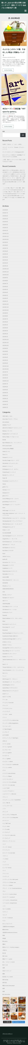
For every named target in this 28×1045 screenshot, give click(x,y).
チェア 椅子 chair (7, 823)
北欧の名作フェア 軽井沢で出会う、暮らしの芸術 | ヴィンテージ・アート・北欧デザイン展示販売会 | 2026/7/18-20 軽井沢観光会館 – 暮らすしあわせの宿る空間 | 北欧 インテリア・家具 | (14, 179)
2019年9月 (5, 401)
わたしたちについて (7, 923)
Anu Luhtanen (6, 422)
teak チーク (5, 664)
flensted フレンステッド (8, 475)
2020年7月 (5, 383)
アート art (5, 699)
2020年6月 (5, 386)
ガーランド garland (7, 746)
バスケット (5, 855)
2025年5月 (5, 254)
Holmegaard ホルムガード (9, 527)
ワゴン (4, 920)
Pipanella (5, 615)
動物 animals (5, 929)
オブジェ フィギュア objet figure (10, 738)
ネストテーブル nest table (9, 853)
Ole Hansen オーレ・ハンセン (10, 609)
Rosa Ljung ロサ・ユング (9, 627)
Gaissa (4, 484)
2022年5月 (5, 360)
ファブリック (6, 876)
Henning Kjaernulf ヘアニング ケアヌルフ (12, 521)
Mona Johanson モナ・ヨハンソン (11, 580)
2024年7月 (5, 283)
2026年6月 (5, 215)
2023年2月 (5, 333)
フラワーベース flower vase (9, 882)
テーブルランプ (6, 838)
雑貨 (4, 988)
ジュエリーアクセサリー (8, 791)
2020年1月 (5, 398)
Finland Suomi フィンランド (9, 472)
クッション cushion (7, 767)
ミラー (4, 906)
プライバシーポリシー (8, 1033)
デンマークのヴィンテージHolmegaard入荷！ (14, 152)
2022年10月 (6, 345)
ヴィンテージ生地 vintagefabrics (10, 723)
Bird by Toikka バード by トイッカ (11, 436)
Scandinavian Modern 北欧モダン (10, 636)
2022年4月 (5, 363)
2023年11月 (6, 307)
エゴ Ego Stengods (7, 729)
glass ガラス (5, 495)
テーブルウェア (6, 832)
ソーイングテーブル (7, 805)
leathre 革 (5, 559)
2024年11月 (6, 271)
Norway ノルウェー (7, 594)
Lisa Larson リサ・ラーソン (9, 562)
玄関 (4, 967)
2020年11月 (6, 380)
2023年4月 (5, 327)
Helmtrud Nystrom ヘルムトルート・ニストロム (14, 518)
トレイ (4, 844)
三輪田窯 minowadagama (8, 926)
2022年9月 (5, 348)
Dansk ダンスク (6, 451)
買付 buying (5, 979)
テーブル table (6, 829)
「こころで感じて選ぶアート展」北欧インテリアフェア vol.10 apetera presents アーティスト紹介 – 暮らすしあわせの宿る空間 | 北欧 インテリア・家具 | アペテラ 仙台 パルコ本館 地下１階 (14, 193)
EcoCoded (18, 1043)
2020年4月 (5, 389)
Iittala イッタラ (6, 530)
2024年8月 (5, 280)
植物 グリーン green (7, 959)
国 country (5, 941)
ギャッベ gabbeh (7, 758)
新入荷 (4, 953)
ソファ (4, 808)
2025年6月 (5, 251)
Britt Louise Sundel (7, 445)
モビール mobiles (7, 909)
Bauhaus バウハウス (7, 430)
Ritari (4, 621)
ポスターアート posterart (9, 897)
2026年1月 (5, 230)
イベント (5, 717)
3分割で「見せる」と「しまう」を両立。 (13, 144)
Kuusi (4, 553)
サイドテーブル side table (9, 785)
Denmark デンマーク (7, 457)
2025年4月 (5, 257)
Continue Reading (8, 70)
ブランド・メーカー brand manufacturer (12, 888)
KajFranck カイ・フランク (9, 544)
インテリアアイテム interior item (10, 720)
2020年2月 (5, 395)
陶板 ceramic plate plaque (9, 985)
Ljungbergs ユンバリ (7, 568)
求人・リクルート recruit (9, 962)
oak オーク (5, 600)
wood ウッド (6, 693)
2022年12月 (6, 339)
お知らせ (5, 741)
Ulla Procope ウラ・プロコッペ (10, 679)
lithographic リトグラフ (8, 565)
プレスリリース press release (10, 894)
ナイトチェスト (6, 850)
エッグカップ (6, 732)
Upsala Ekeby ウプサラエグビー (10, 687)
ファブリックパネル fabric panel (10, 879)
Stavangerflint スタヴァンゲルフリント (12, 647)
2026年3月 (5, 224)
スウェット (5, 797)
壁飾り (4, 944)
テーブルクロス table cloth (9, 835)
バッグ (4, 861)
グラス (4, 770)
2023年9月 (5, 313)
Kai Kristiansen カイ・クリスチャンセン (12, 541)
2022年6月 (5, 357)
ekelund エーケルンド (8, 466)
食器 (4, 991)
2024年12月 (6, 268)
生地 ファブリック (7, 970)
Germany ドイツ (6, 489)
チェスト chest (6, 826)
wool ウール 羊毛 (7, 696)
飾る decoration (6, 994)
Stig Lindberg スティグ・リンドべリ (11, 650)
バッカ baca (5, 858)
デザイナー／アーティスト (9, 841)
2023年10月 (6, 310)
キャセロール (6, 755)
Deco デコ (5, 454)
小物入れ (5, 950)
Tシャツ (4, 676)
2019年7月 (5, 404)
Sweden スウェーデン (8, 656)
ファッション (6, 873)
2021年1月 (5, 377)
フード (4, 870)
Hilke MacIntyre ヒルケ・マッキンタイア (12, 524)
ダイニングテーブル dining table (10, 817)
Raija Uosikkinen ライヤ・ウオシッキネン (12, 618)
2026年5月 (5, 218)
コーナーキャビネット (8, 779)
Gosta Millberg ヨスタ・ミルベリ (11, 498)
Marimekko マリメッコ (8, 574)
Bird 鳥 (4, 439)
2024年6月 (5, 286)
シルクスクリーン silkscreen (9, 794)
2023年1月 (5, 336)
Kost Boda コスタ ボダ (8, 550)
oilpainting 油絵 (6, 603)
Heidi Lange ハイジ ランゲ (9, 510)
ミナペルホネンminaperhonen (10, 903)
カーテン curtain (6, 743)
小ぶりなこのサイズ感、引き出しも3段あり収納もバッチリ (14, 52)
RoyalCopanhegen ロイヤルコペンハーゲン (13, 633)
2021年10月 (6, 369)
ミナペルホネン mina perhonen (10, 900)
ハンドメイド (6, 864)
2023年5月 (5, 324)
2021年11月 (6, 366)
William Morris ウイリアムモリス (10, 690)
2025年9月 (5, 242)
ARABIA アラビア (7, 425)
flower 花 (5, 478)
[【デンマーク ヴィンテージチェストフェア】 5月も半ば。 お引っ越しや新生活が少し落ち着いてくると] (14, 1016)
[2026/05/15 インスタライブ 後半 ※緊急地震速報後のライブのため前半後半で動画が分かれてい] (6, 1008)
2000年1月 (5, 407)
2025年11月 (6, 236)
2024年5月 (5, 289)
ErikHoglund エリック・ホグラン (10, 469)
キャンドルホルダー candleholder (11, 764)
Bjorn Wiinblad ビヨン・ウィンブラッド (12, 442)
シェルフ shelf (6, 788)
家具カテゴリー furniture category (11, 947)
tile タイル (5, 673)
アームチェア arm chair (8, 702)
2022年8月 (5, 351)
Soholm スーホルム (7, 644)
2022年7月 (5, 354)
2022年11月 (6, 342)
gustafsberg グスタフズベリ (9, 501)
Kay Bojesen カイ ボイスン (9, 547)
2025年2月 (5, 263)
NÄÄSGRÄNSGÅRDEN (8, 588)
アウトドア (5, 705)
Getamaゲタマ (6, 492)
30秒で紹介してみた (7, 416)
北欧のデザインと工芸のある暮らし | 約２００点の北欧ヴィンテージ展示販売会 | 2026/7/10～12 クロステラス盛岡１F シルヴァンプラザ (14, 172)
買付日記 (5, 982)
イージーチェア (6, 711)
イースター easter (7, 714)
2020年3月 (5, 392)
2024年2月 (5, 298)
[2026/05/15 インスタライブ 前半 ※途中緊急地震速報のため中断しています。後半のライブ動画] (14, 1008)
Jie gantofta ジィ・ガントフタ (10, 538)
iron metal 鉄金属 (7, 532)
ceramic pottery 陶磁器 (8, 448)
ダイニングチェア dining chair (10, 814)
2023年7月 (5, 319)
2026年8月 (5, 210)
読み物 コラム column (8, 976)
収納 (4, 935)
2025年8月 (5, 245)
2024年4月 (5, 292)
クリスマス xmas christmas (9, 773)
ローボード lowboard (8, 917)
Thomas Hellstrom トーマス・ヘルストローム (13, 667)
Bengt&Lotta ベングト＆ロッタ (10, 433)
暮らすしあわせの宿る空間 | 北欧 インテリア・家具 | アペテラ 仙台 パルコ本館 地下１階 (13, 5)
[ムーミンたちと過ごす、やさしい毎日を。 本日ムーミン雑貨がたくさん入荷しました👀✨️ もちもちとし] (6, 1016)
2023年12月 (6, 304)
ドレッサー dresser (7, 847)
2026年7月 (5, 212)
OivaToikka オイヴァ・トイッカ (10, 606)
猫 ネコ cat (5, 964)
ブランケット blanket (8, 885)
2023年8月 (5, 316)
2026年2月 (5, 227)
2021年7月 (5, 372)
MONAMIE (5, 583)
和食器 (4, 938)
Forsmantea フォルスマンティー (10, 481)
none (4, 591)
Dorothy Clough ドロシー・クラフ (11, 460)
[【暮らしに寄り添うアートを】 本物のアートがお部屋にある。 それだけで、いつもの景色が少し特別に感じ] (14, 1000)
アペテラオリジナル (7, 708)
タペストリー (6, 820)
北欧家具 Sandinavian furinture (10, 932)
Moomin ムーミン (7, 586)
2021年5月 (5, 375)
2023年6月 (5, 321)
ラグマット (5, 911)
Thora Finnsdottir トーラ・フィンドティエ (13, 670)
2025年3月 (5, 260)
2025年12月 (6, 233)
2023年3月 (5, 330)
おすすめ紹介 (6, 735)
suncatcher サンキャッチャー (10, 653)
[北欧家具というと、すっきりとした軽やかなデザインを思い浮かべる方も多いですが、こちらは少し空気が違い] (21, 1000)
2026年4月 (5, 221)
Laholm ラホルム (6, 556)
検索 (4, 131)
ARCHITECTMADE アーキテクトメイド (12, 428)
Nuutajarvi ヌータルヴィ (8, 597)
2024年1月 (5, 301)
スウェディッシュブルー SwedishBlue (12, 799)
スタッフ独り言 (6, 802)
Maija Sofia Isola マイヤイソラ (10, 571)
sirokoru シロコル (7, 642)
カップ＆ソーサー (7, 749)
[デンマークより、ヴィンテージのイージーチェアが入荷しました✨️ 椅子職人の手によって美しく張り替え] (21, 1016)
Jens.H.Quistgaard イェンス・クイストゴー (13, 535)
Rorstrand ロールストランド (9, 624)
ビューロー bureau (7, 867)
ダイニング (5, 811)
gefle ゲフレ (5, 486)
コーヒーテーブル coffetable (9, 782)
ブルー (4, 891)
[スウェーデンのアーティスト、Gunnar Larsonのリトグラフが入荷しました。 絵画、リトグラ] (6, 1000)
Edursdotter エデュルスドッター (10, 463)
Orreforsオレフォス (7, 612)
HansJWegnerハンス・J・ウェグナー (11, 504)
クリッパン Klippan (7, 776)
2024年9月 (5, 277)
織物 (4, 973)
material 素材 (6, 577)
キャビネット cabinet (8, 761)
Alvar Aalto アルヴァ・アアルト (10, 419)
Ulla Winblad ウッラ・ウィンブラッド (12, 682)
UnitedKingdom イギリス (8, 684)
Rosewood (5, 630)
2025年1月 (5, 266)
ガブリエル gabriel (7, 752)
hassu (4, 507)
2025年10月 (6, 239)
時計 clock (5, 956)
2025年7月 (5, 248)
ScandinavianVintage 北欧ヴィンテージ (12, 639)
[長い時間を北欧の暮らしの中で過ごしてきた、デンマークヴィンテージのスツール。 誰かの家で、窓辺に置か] (21, 1008)
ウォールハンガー (7, 726)
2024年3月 (5, 295)
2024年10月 (6, 274)
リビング (5, 914)
